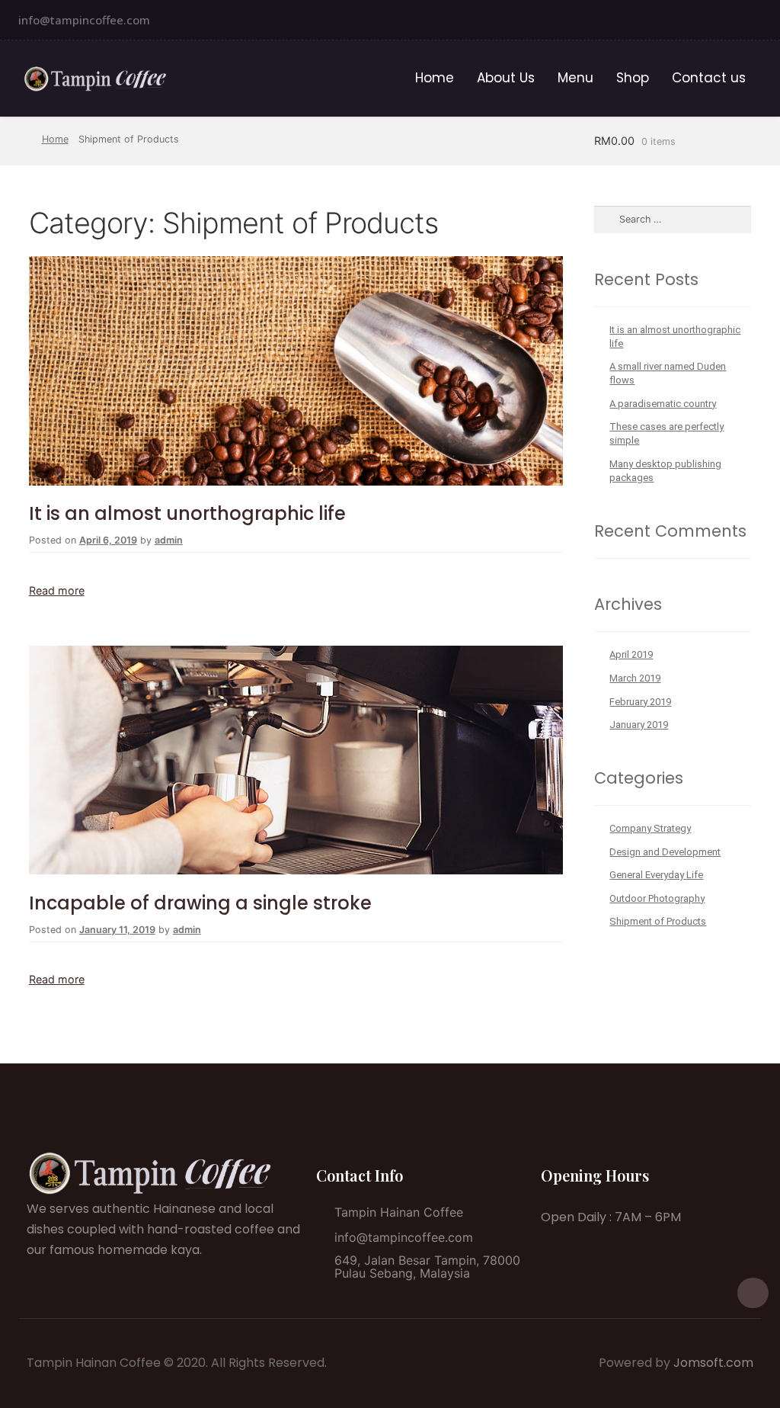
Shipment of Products (657, 921)
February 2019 (640, 701)
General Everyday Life (656, 874)
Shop (632, 78)
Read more (57, 590)
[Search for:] (672, 219)
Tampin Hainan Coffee (398, 1212)
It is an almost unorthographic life (187, 513)
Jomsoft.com (713, 1362)
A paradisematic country (662, 403)
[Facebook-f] (764, 20)
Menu (575, 78)
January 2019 (638, 724)
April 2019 (631, 654)
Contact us (709, 78)
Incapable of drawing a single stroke (200, 903)
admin (169, 540)
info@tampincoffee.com (84, 19)
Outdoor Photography (657, 898)
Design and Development (665, 852)
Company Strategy (650, 828)
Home (434, 78)
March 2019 (634, 678)
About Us (506, 78)
